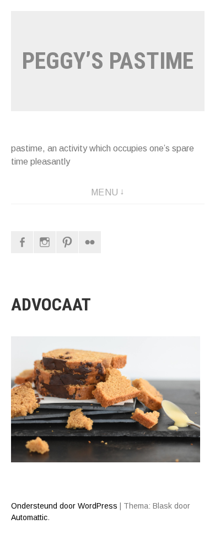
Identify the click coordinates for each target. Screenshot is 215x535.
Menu (105, 192)
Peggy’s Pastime (108, 60)
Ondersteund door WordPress (64, 505)
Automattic (29, 517)
